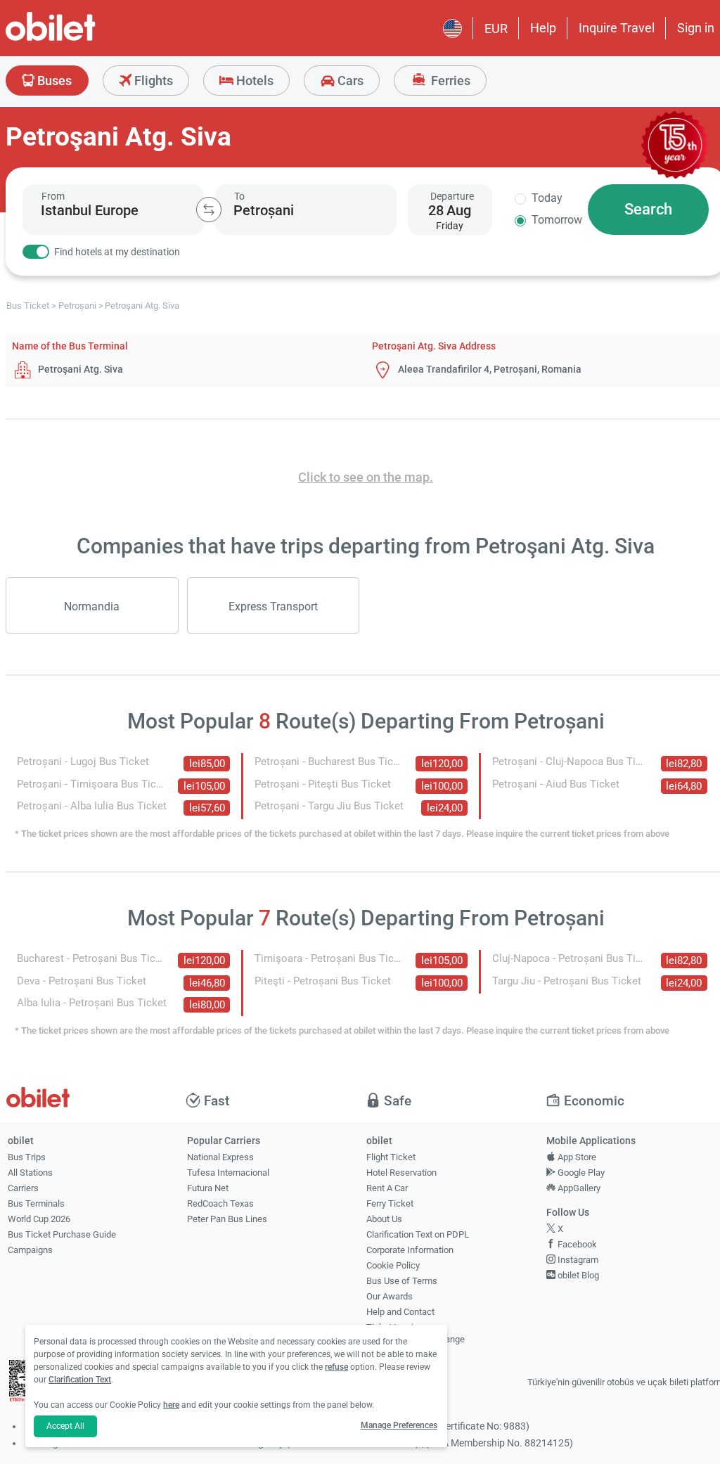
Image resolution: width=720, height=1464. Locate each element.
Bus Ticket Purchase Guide (62, 1234)
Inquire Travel (617, 27)
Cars (349, 80)
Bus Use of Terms (401, 1281)
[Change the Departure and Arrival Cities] (208, 209)
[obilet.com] (84, 39)
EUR (496, 28)
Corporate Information (410, 1250)
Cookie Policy (393, 1265)
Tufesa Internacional (228, 1172)
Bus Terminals (36, 1203)
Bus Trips (27, 1157)
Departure (452, 196)
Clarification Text (80, 1380)
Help (543, 27)
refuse (336, 1367)
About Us (384, 1219)
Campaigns (30, 1250)
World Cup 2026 (39, 1219)
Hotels (253, 80)
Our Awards (389, 1296)
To (239, 196)
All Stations (30, 1172)
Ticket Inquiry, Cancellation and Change (415, 1333)
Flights (152, 80)
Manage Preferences (399, 1425)
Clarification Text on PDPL (417, 1234)
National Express (220, 1157)
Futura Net (208, 1188)
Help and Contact (400, 1311)
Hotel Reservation (401, 1172)
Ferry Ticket (389, 1203)
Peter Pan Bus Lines (227, 1219)
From (53, 196)
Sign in (695, 27)
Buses (53, 80)
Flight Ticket (391, 1157)
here (171, 1405)
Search (648, 209)
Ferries (449, 80)
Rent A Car (387, 1188)
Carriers (23, 1188)
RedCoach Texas (220, 1203)
